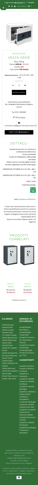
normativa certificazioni (26, 199)
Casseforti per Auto (26, 407)
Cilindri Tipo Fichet (9, 379)
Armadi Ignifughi (25, 350)
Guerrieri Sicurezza (22, 468)
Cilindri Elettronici (8, 368)
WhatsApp (20, 117)
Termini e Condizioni (27, 471)
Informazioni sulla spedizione (19, 102)
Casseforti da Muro (26, 366)
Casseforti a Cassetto (27, 410)
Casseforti (11, 11)
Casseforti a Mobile (26, 379)
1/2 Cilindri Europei (9, 335)
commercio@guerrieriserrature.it (21, 125)
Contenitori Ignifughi (27, 402)
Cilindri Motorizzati (9, 340)
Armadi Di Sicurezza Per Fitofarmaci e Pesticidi (26, 340)
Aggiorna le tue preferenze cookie (19, 473)
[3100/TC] (27, 266)
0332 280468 (20, 112)
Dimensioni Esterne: (11, 75)
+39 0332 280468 (23, 460)
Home (4, 11)
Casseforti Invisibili (26, 404)
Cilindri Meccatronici (9, 338)
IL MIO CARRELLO (24, 6)
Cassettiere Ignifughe (27, 427)
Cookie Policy (14, 471)
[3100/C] (11, 266)
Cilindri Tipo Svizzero (10, 376)
